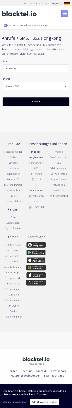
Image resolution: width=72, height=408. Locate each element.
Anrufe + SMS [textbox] (13, 86)
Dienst (6, 79)
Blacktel (11, 25)
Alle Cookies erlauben (44, 401)
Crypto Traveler (13, 228)
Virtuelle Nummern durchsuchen (13, 168)
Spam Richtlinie (54, 375)
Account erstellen (39, 3)
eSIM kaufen (13, 190)
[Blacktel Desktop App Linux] (35, 283)
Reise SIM (58, 190)
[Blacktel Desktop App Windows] (35, 268)
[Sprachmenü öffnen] (67, 3)
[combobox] (36, 86)
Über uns (26, 371)
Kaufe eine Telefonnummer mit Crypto (13, 300)
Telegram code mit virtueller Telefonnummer (13, 283)
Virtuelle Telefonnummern (33, 25)
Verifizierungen (59, 173)
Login (24, 3)
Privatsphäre (58, 371)
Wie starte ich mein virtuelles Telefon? (13, 256)
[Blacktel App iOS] (35, 260)
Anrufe (38, 173)
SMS (38, 179)
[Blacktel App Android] (35, 253)
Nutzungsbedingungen (25, 375)
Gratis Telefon (13, 201)
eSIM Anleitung (13, 245)
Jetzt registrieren (32, 49)
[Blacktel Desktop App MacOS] (35, 275)
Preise (13, 195)
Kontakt (41, 371)
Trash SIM (38, 207)
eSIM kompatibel (59, 195)
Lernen (12, 371)
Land (5, 61)
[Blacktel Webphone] (35, 245)
